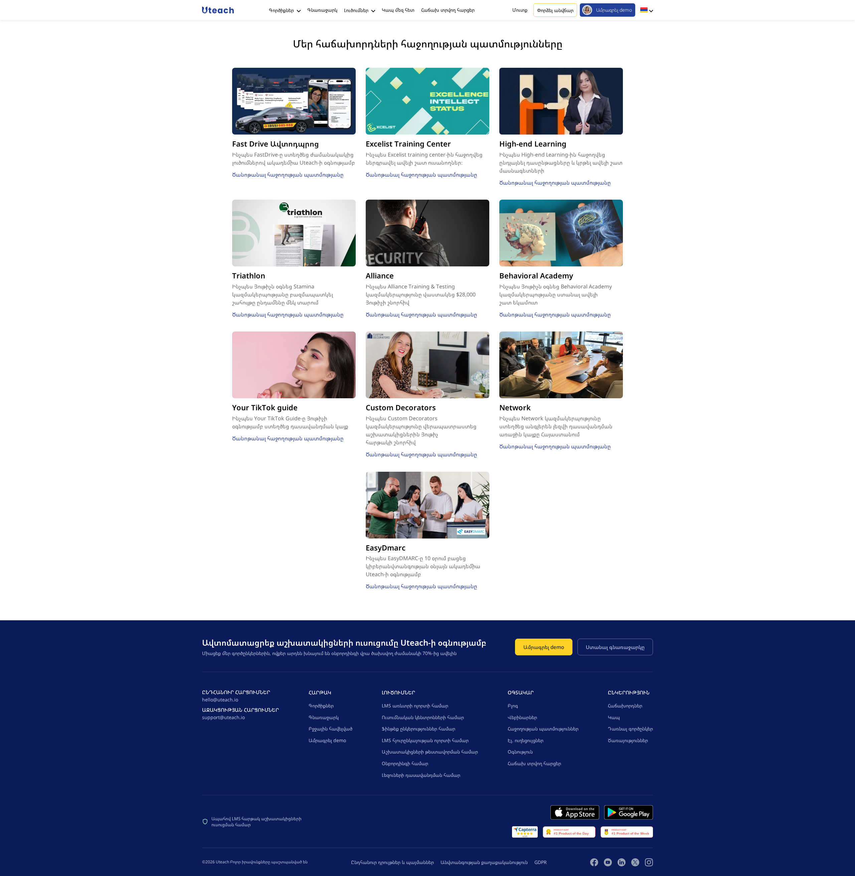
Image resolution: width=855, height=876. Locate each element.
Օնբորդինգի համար (405, 763)
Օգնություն (520, 751)
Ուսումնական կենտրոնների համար (423, 717)
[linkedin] (622, 862)
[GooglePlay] (628, 812)
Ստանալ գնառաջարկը (615, 647)
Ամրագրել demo (614, 10)
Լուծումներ (357, 10)
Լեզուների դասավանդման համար (421, 775)
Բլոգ (513, 705)
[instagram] (649, 862)
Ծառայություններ (628, 740)
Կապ (614, 717)
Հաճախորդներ (625, 705)
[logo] (218, 10)
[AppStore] (574, 812)
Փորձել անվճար (555, 10)
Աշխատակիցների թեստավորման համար (430, 751)
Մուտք (519, 10)
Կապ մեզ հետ (398, 10)
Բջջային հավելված (330, 728)
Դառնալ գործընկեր (630, 728)
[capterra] (525, 832)
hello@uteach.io (220, 699)
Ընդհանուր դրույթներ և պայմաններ (392, 862)
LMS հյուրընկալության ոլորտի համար (425, 740)
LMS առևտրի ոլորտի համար (415, 705)
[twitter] (635, 862)
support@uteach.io (223, 717)
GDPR (540, 862)
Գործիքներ (282, 10)
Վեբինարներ (522, 717)
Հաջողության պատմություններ (543, 728)
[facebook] (594, 862)
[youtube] (608, 862)
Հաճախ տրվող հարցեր (448, 10)
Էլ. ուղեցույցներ (525, 740)
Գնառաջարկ (322, 10)
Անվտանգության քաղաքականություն (484, 862)
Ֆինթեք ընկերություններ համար (418, 728)
